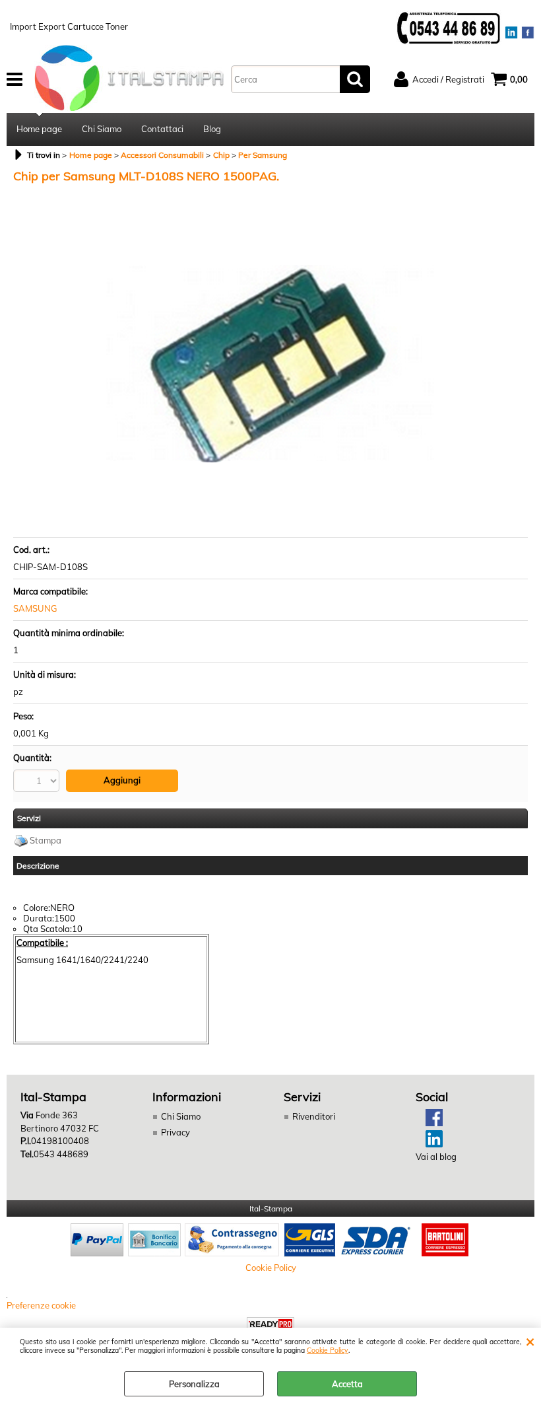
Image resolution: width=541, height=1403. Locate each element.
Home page (39, 129)
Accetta (347, 1384)
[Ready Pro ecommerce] (270, 1324)
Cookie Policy (327, 1350)
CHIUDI (530, 1341)
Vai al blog (436, 1156)
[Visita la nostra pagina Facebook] (429, 1123)
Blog (212, 129)
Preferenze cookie (41, 1305)
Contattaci (162, 129)
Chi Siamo (101, 129)
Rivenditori (313, 1116)
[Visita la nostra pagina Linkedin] (429, 1144)
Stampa (45, 840)
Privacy (175, 1132)
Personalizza (194, 1384)
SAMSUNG (35, 608)
